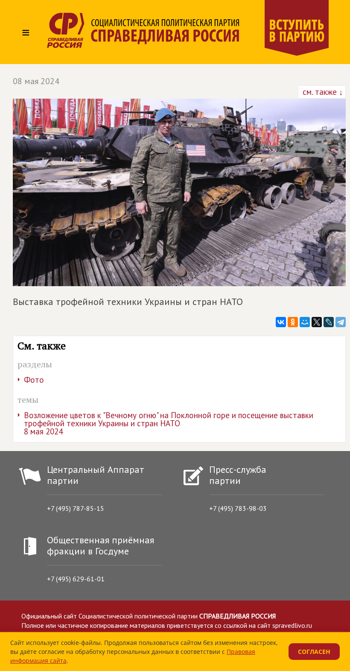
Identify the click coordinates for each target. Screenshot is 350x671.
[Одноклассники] (293, 322)
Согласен (314, 652)
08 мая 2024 (36, 81)
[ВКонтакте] (281, 322)
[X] (317, 322)
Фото (34, 380)
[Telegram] (340, 322)
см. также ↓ (321, 92)
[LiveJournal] (329, 322)
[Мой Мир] (305, 322)
